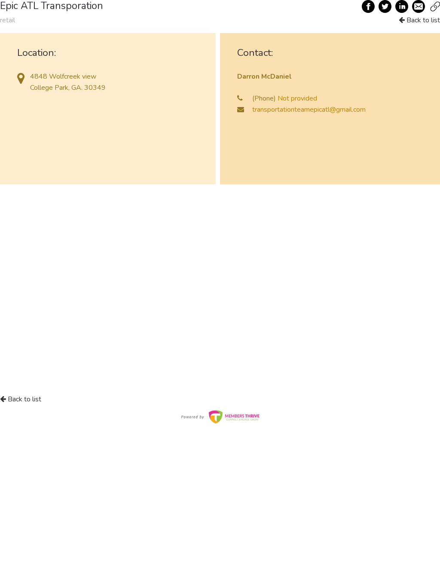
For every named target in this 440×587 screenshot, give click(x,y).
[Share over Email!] (419, 6)
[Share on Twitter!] (385, 6)
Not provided (297, 98)
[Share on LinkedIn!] (402, 6)
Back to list (422, 20)
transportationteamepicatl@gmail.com (309, 109)
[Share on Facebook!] (369, 6)
